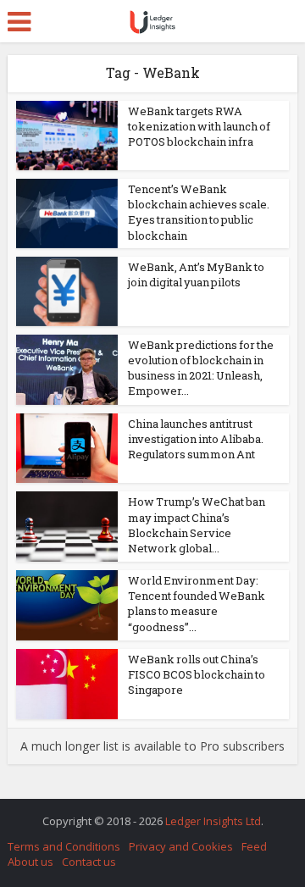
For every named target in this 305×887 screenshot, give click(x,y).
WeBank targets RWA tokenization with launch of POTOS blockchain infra (199, 126)
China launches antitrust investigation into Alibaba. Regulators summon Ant (195, 439)
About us (30, 861)
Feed (254, 846)
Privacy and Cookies (181, 846)
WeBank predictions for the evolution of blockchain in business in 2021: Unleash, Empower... (201, 368)
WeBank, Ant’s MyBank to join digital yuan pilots (196, 274)
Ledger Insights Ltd (213, 821)
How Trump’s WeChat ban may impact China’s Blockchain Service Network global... (196, 525)
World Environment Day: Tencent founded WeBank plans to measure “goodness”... (196, 604)
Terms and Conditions (64, 846)
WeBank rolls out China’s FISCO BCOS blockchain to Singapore (196, 674)
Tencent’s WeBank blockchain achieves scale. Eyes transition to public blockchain (198, 212)
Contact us (89, 861)
